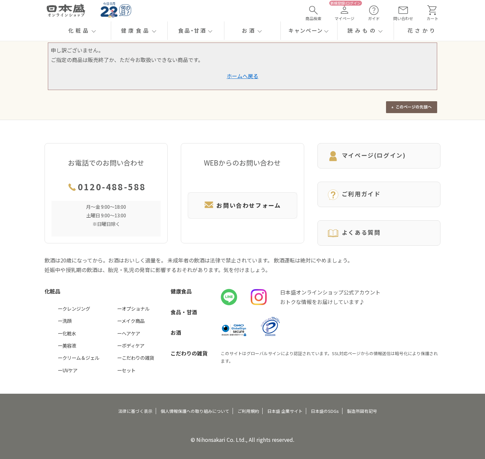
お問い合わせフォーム (248, 205)
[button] (82, 30)
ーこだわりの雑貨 (135, 357)
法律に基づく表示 (135, 411)
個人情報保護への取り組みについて (195, 411)
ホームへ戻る (242, 76)
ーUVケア (68, 370)
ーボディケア (131, 345)
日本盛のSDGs (325, 411)
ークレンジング (74, 308)
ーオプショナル (133, 308)
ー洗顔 (65, 320)
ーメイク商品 (131, 320)
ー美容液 (67, 345)
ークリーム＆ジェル (78, 357)
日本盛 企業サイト (285, 411)
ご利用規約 (248, 411)
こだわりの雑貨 (189, 353)
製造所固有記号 (362, 411)
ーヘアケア (128, 333)
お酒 (176, 332)
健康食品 (181, 291)
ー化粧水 (67, 333)
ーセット (126, 370)
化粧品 (52, 291)
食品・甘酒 (184, 312)
